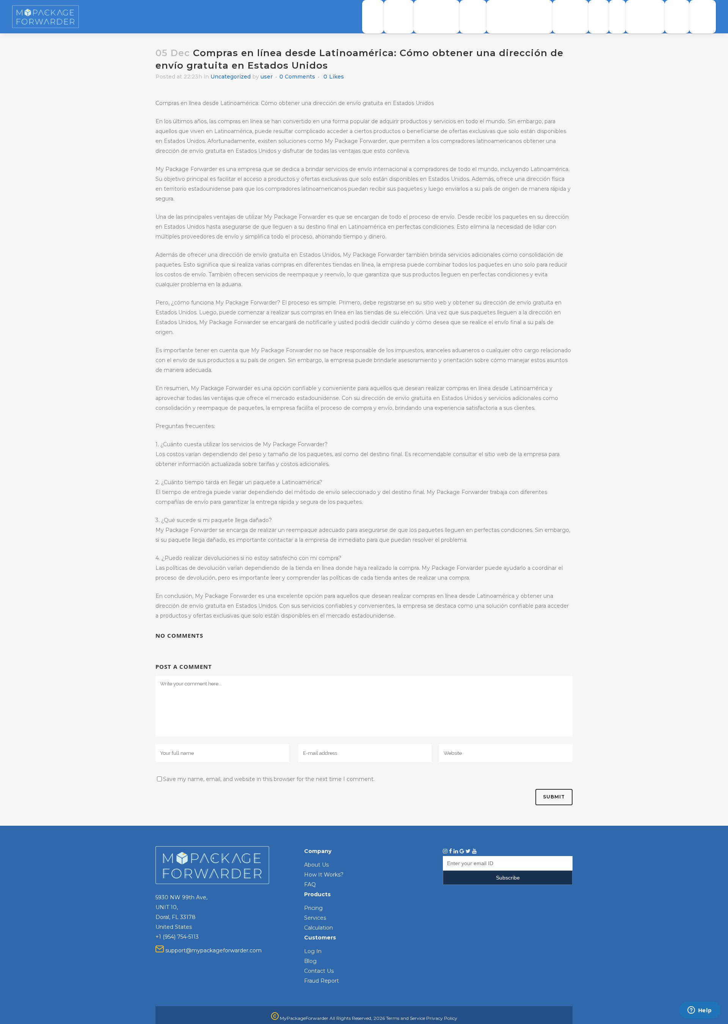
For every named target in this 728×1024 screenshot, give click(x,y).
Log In (313, 951)
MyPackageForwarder (303, 1018)
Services (315, 917)
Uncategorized (230, 76)
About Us (316, 864)
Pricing (313, 908)
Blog (310, 961)
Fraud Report (321, 980)
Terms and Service (405, 1018)
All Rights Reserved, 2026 (357, 1018)
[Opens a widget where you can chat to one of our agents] (699, 1010)
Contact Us (319, 971)
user (266, 76)
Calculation (318, 927)
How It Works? (324, 874)
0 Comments (297, 76)
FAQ (310, 884)
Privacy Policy (441, 1018)
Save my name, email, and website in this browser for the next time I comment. (269, 779)
